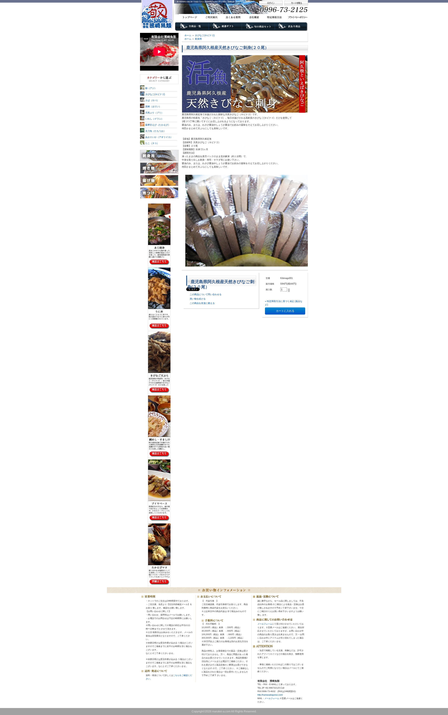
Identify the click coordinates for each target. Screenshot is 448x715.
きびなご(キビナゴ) (205, 35)
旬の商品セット (258, 27)
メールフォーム (264, 624)
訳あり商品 (291, 27)
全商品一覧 (192, 27)
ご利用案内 (211, 17)
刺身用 (198, 39)
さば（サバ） (152, 100)
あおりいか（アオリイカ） (159, 137)
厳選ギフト (225, 27)
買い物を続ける (198, 298)
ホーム (187, 35)
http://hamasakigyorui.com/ (270, 695)
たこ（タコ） (152, 143)
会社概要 (253, 17)
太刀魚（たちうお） (155, 131)
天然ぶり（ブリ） (154, 112)
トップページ (189, 17)
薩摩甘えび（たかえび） (157, 125)
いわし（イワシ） (154, 118)
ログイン (271, 3)
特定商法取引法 (275, 17)
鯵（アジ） (151, 88)
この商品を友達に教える (202, 303)
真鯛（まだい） (153, 106)
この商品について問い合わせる (206, 294)
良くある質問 (232, 17)
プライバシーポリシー (296, 17)
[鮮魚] (159, 79)
